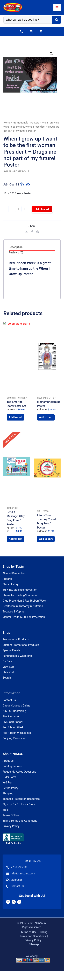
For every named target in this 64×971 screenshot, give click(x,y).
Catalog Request (12, 766)
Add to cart (42, 209)
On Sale (7, 661)
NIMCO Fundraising (14, 711)
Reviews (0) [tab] (16, 252)
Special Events (11, 650)
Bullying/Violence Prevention (20, 589)
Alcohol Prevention (14, 573)
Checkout (8, 672)
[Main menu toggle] (57, 7)
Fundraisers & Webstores (17, 655)
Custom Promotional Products (21, 645)
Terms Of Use (11, 815)
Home (6, 122)
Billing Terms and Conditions (20, 820)
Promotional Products (16, 639)
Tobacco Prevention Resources (21, 799)
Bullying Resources (14, 738)
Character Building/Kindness (20, 595)
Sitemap (34, 944)
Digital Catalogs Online (16, 705)
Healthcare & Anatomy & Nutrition (23, 606)
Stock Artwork (11, 716)
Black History (10, 584)
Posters (34, 122)
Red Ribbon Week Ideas (17, 732)
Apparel (7, 578)
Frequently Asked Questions (19, 771)
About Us (8, 760)
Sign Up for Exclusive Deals (19, 804)
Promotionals (20, 122)
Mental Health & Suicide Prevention (24, 617)
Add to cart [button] (15, 417)
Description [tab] (16, 247)
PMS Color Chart (13, 722)
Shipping (8, 793)
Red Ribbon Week (13, 727)
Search (7, 677)
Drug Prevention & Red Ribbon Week (24, 600)
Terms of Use (29, 932)
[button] (21, 31)
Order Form (9, 777)
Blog (5, 809)
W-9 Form (8, 782)
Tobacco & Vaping (14, 611)
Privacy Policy (11, 826)
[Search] (56, 20)
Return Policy (10, 788)
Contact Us (9, 700)
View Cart (8, 666)
